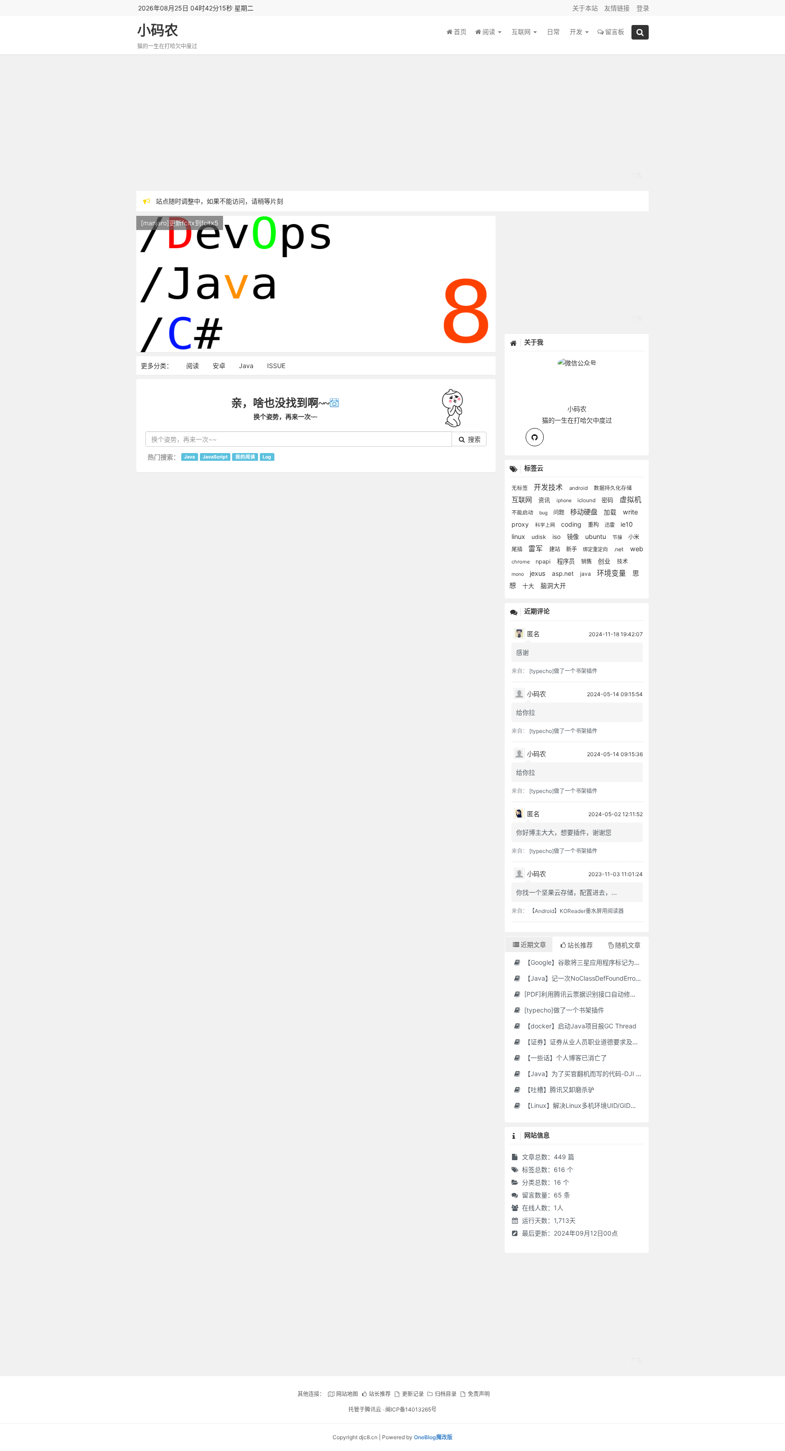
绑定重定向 (596, 549)
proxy (521, 524)
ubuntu (596, 536)
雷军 (536, 548)
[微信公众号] (576, 361)
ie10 (627, 524)
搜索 (473, 439)
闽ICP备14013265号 (411, 1409)
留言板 (614, 31)
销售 (587, 561)
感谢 (522, 652)
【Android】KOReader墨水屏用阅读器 (576, 910)
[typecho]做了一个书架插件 (563, 671)
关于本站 (585, 8)
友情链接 (617, 8)
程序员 (566, 561)
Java (246, 365)
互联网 (522, 31)
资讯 (545, 500)
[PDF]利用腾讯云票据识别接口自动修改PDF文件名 (595, 994)
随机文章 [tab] (628, 945)
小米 (633, 537)
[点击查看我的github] (535, 437)
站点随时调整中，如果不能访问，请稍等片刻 (219, 201)
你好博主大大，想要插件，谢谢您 (563, 832)
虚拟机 (630, 499)
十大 (529, 586)
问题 (559, 512)
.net (620, 549)
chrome (521, 561)
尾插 (518, 549)
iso (557, 536)
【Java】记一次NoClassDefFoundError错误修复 (592, 978)
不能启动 (523, 512)
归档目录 (446, 1394)
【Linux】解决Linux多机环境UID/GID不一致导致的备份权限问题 (614, 1105)
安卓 (219, 365)
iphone (564, 501)
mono (518, 574)
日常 (553, 31)
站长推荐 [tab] (580, 945)
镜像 (574, 536)
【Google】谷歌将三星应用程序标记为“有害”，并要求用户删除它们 (618, 962)
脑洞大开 (553, 585)
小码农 (157, 30)
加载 (611, 512)
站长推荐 (380, 1394)
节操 (618, 537)
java (586, 574)
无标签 (520, 488)
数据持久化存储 (613, 488)
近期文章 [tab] (533, 944)
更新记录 (412, 1394)
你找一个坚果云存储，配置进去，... (566, 892)
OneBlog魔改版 (433, 1437)
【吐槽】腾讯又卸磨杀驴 (558, 1089)
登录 (642, 8)
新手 (572, 549)
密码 (608, 500)
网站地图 (347, 1394)
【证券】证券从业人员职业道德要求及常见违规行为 (596, 1042)
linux (519, 536)
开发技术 (549, 487)
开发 (577, 31)
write (630, 512)
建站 (555, 549)
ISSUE (276, 365)
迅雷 (610, 525)
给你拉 (525, 712)
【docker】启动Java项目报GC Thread (579, 1026)
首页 (460, 31)
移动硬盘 (584, 512)
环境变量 (612, 573)
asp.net (564, 573)
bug (544, 513)
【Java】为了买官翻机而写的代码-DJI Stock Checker (601, 1073)
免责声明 (478, 1394)
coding (572, 524)
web (636, 549)
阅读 (489, 31)
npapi (544, 561)
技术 (622, 561)
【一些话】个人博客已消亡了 (564, 1058)
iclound (587, 500)
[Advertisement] (392, 122)
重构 (594, 524)
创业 (605, 561)
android (579, 488)
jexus (538, 573)
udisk (540, 537)
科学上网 (545, 525)
